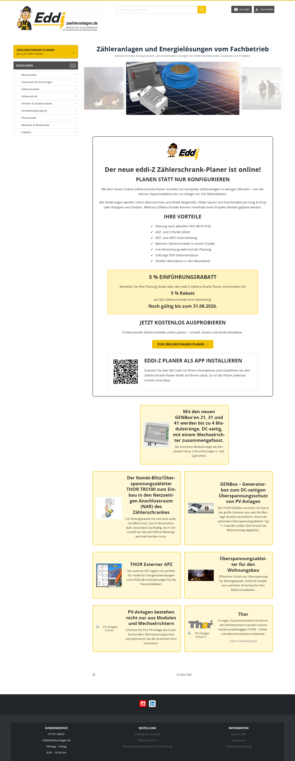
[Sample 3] (151, 88)
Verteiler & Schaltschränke (36, 103)
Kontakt (244, 9)
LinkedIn (152, 703)
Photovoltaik (28, 117)
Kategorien (24, 65)
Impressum (238, 740)
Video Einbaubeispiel (243, 641)
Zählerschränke (30, 89)
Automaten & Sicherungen (36, 82)
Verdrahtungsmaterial (34, 110)
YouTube (142, 703)
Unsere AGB (238, 734)
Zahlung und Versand (147, 734)
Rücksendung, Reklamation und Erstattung (147, 746)
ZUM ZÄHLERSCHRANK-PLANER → (182, 344)
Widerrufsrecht (147, 740)
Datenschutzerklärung (238, 746)
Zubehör (26, 132)
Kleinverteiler (29, 74)
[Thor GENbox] (204, 88)
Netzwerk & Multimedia (35, 125)
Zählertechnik (29, 96)
